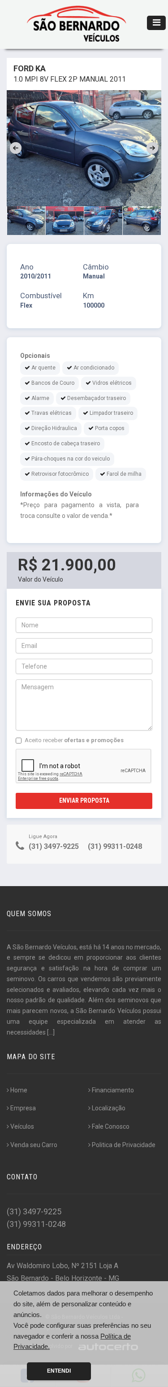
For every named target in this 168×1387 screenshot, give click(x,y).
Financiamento (113, 1090)
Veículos (22, 1126)
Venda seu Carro (33, 1144)
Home (18, 1090)
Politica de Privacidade (123, 1144)
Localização (108, 1108)
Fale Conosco (110, 1126)
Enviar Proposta (84, 800)
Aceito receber (74, 740)
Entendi (59, 1371)
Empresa (23, 1108)
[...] (51, 1032)
